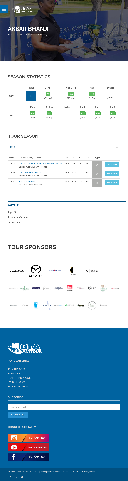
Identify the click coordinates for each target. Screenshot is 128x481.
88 (48, 94)
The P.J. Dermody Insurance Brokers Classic (40, 163)
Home (10, 34)
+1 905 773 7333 (71, 471)
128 (32, 113)
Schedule (14, 373)
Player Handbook (19, 377)
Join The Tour (16, 369)
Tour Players (30, 34)
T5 (49, 113)
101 (113, 113)
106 (98, 113)
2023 (12, 147)
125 (83, 113)
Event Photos (16, 382)
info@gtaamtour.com (50, 471)
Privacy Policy (88, 471)
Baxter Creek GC (27, 181)
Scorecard (112, 164)
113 (92, 94)
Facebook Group (18, 386)
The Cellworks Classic (30, 172)
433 (71, 94)
